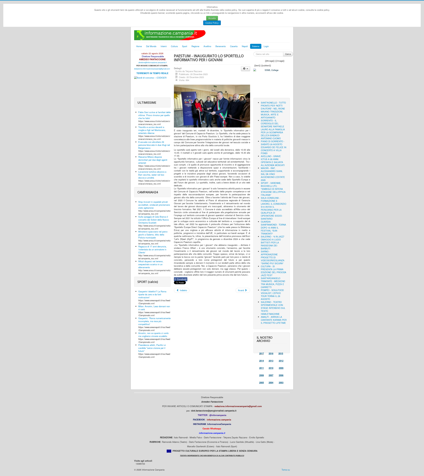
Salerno (255, 46)
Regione (195, 46)
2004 (271, 382)
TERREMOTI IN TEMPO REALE (152, 73)
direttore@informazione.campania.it (152, 62)
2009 (281, 368)
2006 (281, 375)
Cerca (288, 54)
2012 (281, 360)
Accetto (212, 18)
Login (266, 46)
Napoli (245, 46)
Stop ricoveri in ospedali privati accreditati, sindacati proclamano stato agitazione (154, 204)
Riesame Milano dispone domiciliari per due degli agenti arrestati (152, 159)
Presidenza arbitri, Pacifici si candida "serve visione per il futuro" (152, 347)
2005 (261, 382)
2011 (261, 368)
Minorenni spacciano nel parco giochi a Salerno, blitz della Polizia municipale (152, 234)
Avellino (207, 46)
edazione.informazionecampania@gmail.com (152, 68)
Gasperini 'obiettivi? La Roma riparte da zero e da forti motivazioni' (152, 294)
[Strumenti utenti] (245, 68)
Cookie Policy (212, 22)
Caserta (234, 46)
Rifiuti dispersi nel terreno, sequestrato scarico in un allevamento (150, 264)
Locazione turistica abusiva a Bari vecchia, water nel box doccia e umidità (152, 174)
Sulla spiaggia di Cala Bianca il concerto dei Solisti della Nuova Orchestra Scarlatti (153, 219)
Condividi (180, 279)
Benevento (220, 46)
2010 (271, 368)
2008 (261, 375)
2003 (281, 382)
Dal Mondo (151, 46)
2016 (271, 353)
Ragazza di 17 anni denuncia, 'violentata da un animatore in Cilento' (152, 249)
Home (139, 46)
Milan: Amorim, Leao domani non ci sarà (154, 308)
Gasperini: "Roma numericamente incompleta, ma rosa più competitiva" (154, 321)
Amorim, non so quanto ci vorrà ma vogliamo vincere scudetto (153, 334)
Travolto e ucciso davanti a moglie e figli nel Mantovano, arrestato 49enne (152, 130)
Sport (184, 46)
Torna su (286, 469)
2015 (280, 353)
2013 (271, 360)
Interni (164, 46)
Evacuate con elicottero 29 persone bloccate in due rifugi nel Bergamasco (154, 144)
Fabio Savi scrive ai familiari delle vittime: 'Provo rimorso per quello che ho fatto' (154, 115)
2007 (271, 375)
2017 (261, 353)
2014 (261, 360)
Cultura (174, 46)
